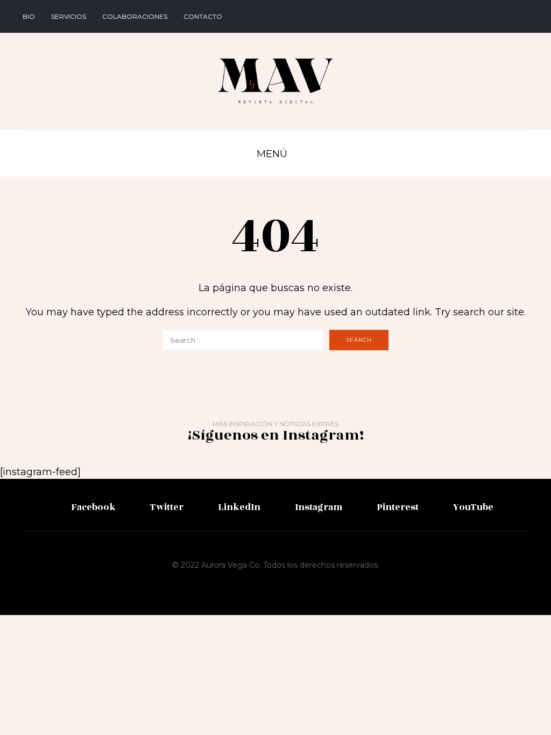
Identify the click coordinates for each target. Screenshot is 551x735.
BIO (29, 16)
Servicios (68, 16)
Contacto (202, 16)
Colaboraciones (134, 16)
